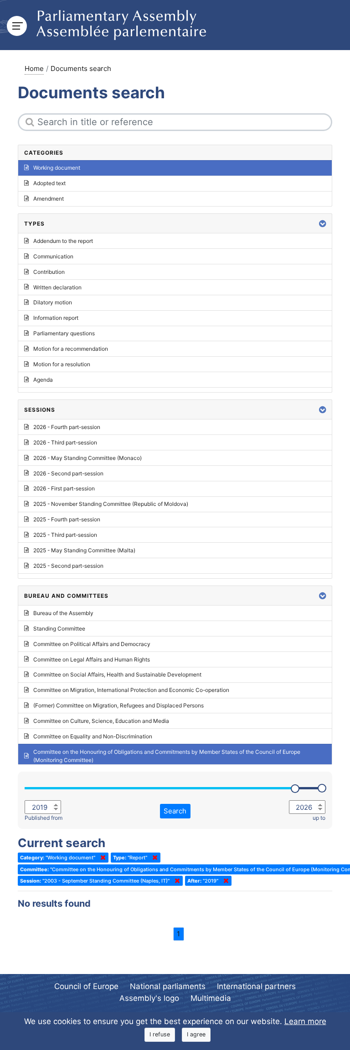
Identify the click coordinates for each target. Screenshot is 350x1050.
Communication (53, 256)
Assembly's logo (149, 998)
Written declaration (57, 287)
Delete (101, 857)
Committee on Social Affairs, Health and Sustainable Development (117, 674)
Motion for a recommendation (70, 348)
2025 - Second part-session (68, 565)
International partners (256, 986)
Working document (56, 167)
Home (34, 68)
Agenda (43, 379)
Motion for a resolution (61, 364)
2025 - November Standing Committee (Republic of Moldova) (110, 503)
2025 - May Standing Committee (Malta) (84, 550)
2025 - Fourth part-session (66, 519)
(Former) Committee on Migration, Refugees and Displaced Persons (118, 705)
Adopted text (49, 183)
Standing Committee (59, 628)
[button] (322, 223)
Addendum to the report (63, 240)
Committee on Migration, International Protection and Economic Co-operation (131, 690)
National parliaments (168, 986)
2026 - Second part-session (68, 473)
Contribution (49, 271)
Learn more (305, 1021)
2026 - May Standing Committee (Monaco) (87, 457)
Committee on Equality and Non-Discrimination (92, 736)
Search (175, 811)
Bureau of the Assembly (63, 613)
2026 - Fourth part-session (66, 427)
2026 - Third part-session (65, 442)
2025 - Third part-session (65, 534)
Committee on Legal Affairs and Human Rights (91, 659)
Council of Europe (86, 986)
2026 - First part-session (64, 488)
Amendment (48, 198)
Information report (55, 317)
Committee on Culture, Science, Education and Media (101, 720)
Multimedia (210, 998)
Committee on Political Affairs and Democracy (91, 644)
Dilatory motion (52, 302)
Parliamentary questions (64, 333)
